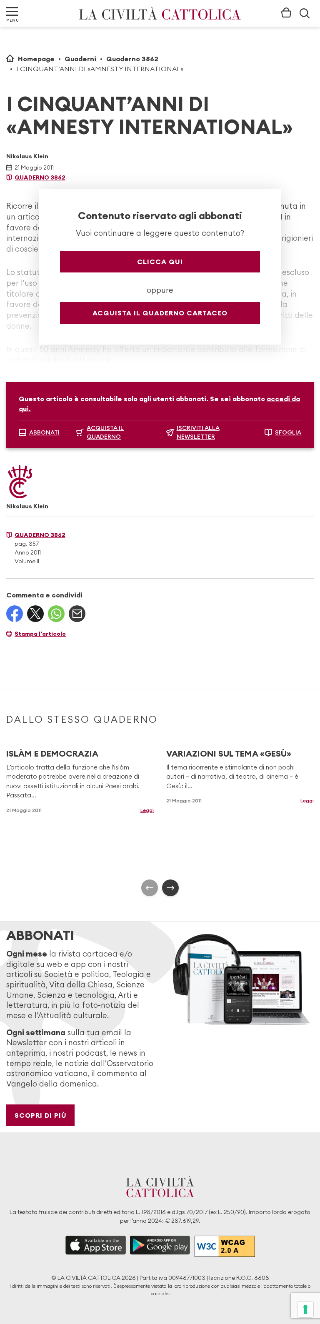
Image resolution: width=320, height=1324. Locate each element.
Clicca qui (160, 261)
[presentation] (149, 887)
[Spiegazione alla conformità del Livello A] (225, 1246)
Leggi (147, 810)
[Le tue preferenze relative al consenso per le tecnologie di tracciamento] (305, 1309)
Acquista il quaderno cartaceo (160, 313)
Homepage (36, 59)
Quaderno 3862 (132, 59)
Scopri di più (41, 1115)
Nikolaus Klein (27, 156)
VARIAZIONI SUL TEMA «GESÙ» (228, 753)
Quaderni (80, 59)
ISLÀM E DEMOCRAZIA (52, 753)
